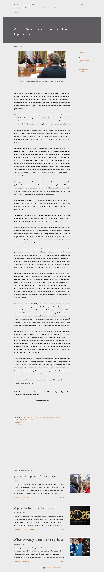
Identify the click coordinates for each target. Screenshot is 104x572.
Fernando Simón (82, 65)
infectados (81, 67)
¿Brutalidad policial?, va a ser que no (37, 476)
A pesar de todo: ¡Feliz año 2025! (35, 508)
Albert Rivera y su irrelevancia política (38, 539)
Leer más (61, 497)
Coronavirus (82, 62)
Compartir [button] (82, 52)
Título (16, 12)
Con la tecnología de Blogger (53, 567)
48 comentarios (26, 497)
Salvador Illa (81, 71)
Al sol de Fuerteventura (26, 4)
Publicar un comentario (29, 529)
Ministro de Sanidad (83, 69)
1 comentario (26, 561)
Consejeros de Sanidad (84, 60)
